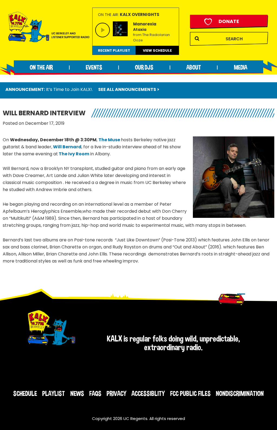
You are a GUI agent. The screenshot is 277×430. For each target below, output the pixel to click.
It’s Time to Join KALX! (69, 89)
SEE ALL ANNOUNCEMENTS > (128, 89)
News (77, 393)
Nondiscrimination (240, 393)
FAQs (95, 393)
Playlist (53, 393)
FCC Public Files (190, 393)
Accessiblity (148, 393)
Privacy (116, 393)
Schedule (25, 393)
